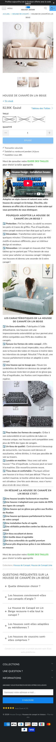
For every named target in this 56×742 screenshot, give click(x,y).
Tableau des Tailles (41, 108)
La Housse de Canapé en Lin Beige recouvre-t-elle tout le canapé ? (26, 611)
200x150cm (9, 119)
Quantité (7, 127)
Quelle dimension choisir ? (24, 586)
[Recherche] (46, 8)
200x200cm (24, 119)
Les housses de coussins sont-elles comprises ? (27, 638)
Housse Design (15, 714)
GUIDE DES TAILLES (37, 161)
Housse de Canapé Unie (41, 565)
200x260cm (38, 119)
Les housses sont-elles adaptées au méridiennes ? (28, 625)
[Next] (50, 47)
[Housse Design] (28, 8)
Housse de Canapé (21, 565)
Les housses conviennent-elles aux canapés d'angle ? (27, 597)
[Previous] (5, 47)
